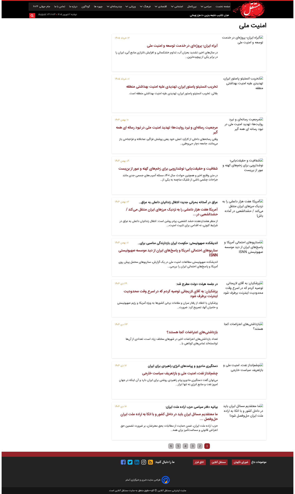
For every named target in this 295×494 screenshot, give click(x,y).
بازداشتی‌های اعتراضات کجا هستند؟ (192, 332)
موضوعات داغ (258, 462)
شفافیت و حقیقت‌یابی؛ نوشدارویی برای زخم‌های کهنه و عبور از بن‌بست (168, 169)
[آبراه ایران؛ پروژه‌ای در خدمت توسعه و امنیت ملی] (242, 52)
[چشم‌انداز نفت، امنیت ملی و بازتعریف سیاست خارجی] (242, 380)
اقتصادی (162, 7)
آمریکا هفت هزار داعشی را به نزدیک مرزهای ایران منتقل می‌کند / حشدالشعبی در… (172, 212)
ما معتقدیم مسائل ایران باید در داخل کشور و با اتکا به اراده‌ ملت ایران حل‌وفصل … (169, 416)
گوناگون (86, 7)
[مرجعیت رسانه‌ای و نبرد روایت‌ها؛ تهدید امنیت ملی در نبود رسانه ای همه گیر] (242, 134)
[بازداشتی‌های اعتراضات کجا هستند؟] (242, 339)
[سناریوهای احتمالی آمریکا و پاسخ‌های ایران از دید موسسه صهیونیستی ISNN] (242, 257)
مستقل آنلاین (219, 462)
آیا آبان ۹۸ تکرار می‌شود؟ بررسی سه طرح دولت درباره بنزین (194, 19)
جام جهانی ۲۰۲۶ (42, 7)
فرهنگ (146, 7)
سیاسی (207, 7)
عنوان (226, 15)
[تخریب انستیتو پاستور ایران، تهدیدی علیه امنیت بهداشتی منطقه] (242, 93)
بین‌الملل (192, 7)
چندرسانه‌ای (115, 7)
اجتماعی (179, 7)
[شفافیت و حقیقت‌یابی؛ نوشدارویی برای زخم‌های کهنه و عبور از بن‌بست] (242, 175)
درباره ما (73, 7)
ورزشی (132, 7)
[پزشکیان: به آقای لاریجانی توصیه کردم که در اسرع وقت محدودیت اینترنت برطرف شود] (242, 298)
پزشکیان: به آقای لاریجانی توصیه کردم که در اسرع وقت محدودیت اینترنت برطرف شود (171, 294)
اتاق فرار (199, 462)
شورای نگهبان (241, 462)
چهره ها (98, 7)
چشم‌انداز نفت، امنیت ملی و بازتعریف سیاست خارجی (180, 373)
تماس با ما (60, 7)
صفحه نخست (223, 7)
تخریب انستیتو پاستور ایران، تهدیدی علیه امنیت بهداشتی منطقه (172, 87)
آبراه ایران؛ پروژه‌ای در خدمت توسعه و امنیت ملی (182, 46)
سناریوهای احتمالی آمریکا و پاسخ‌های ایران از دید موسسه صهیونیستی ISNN (168, 253)
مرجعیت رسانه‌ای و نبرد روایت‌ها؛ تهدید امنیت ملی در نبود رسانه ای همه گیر (167, 130)
